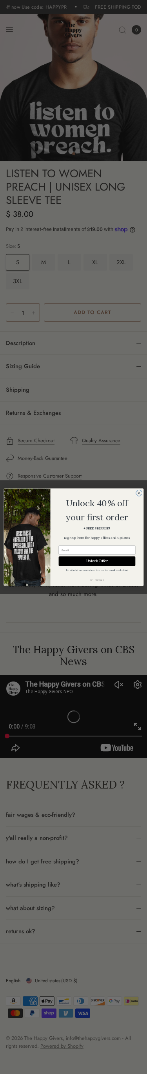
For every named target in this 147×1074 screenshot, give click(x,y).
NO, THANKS (97, 580)
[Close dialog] (139, 493)
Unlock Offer (97, 561)
